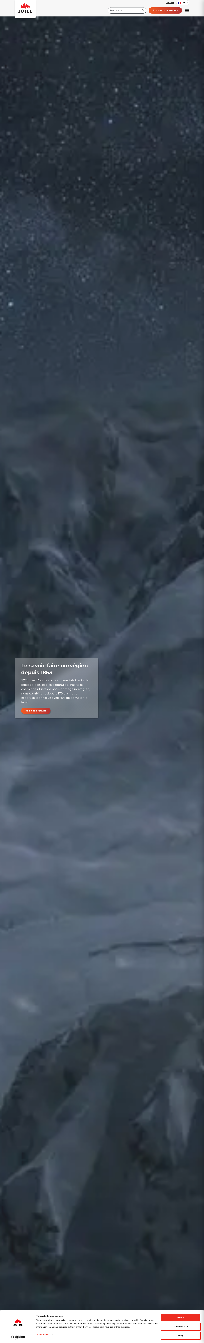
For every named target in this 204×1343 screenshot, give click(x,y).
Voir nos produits (35, 710)
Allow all (181, 1317)
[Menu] (186, 10)
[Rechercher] (143, 10)
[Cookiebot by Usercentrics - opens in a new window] (18, 1338)
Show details (42, 1334)
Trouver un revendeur (165, 10)
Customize (179, 1326)
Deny (180, 1335)
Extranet (170, 3)
